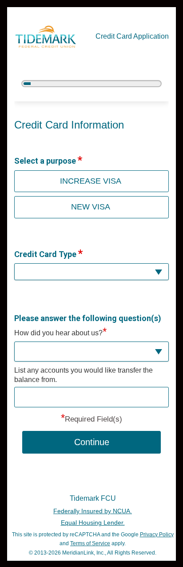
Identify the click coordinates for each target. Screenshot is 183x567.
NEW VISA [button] (90, 206)
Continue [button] (91, 442)
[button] (91, 271)
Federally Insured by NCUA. (92, 511)
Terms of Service (90, 543)
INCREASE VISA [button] (90, 181)
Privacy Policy (157, 534)
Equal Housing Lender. (93, 522)
